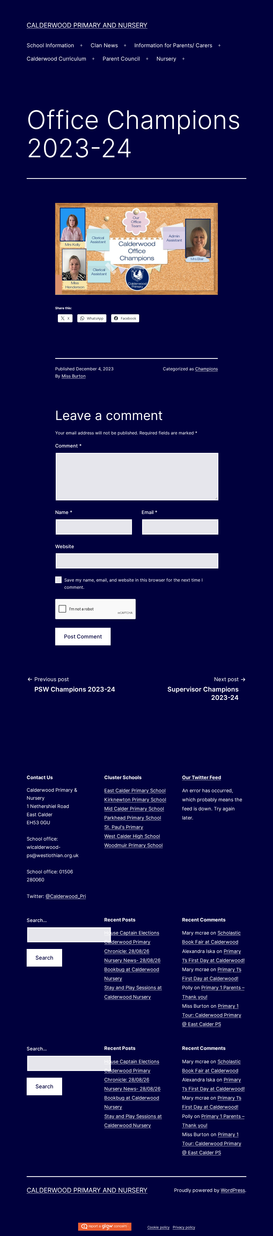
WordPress (233, 1190)
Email (149, 512)
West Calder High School (132, 836)
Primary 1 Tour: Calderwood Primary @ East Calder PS (211, 1015)
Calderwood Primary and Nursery (87, 25)
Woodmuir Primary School (133, 845)
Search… (37, 920)
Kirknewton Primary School (135, 799)
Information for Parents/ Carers (173, 45)
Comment (68, 446)
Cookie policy (158, 1227)
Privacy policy (184, 1227)
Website (64, 546)
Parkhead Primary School (132, 818)
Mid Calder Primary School (134, 808)
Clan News (104, 45)
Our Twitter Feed (201, 777)
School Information (50, 45)
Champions (206, 368)
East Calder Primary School (135, 790)
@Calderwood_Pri (66, 896)
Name (63, 512)
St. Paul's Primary (123, 827)
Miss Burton (74, 376)
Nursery (166, 59)
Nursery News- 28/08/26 (132, 960)
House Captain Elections (131, 933)
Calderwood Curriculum (56, 59)
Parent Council (121, 59)
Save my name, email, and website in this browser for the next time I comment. (133, 583)
